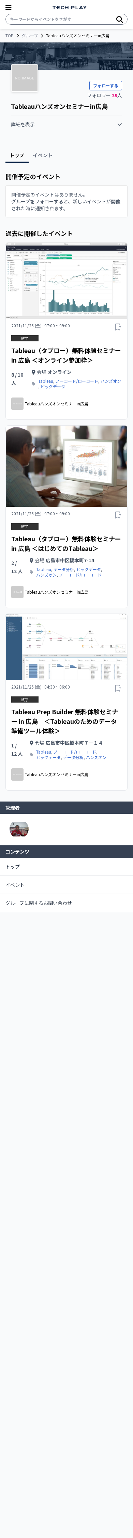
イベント (15, 884)
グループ (30, 35)
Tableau (45, 381)
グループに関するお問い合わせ (38, 902)
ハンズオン (111, 381)
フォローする (105, 85)
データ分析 (64, 569)
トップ (12, 866)
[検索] (119, 19)
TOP (9, 35)
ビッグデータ (53, 386)
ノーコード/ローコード (77, 381)
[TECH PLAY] (70, 8)
